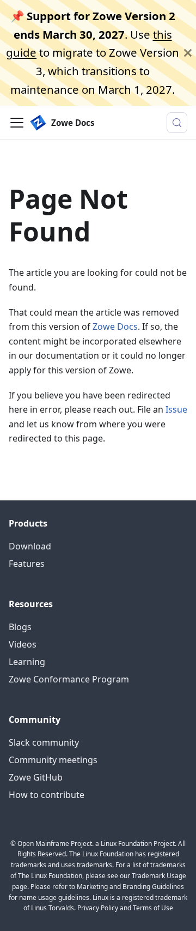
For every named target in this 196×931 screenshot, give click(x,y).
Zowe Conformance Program (69, 679)
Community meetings (53, 760)
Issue (176, 409)
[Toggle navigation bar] (17, 122)
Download (30, 546)
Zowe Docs (115, 326)
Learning (27, 662)
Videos (22, 644)
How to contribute (46, 795)
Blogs (20, 627)
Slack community (44, 742)
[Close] (188, 52)
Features (27, 564)
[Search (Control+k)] (177, 122)
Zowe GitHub (36, 777)
